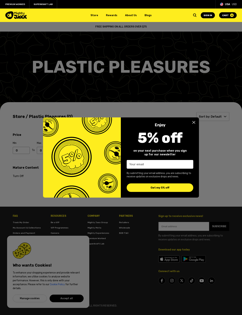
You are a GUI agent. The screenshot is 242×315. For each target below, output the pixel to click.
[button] (193, 122)
